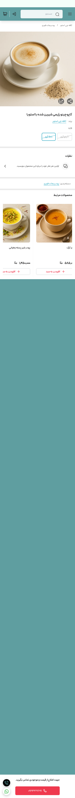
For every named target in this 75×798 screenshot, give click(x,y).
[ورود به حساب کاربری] (15, 14)
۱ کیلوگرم (64, 137)
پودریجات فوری (48, 25)
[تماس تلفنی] (6, 782)
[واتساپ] (6, 791)
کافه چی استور (66, 25)
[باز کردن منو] (69, 14)
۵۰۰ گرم (48, 137)
